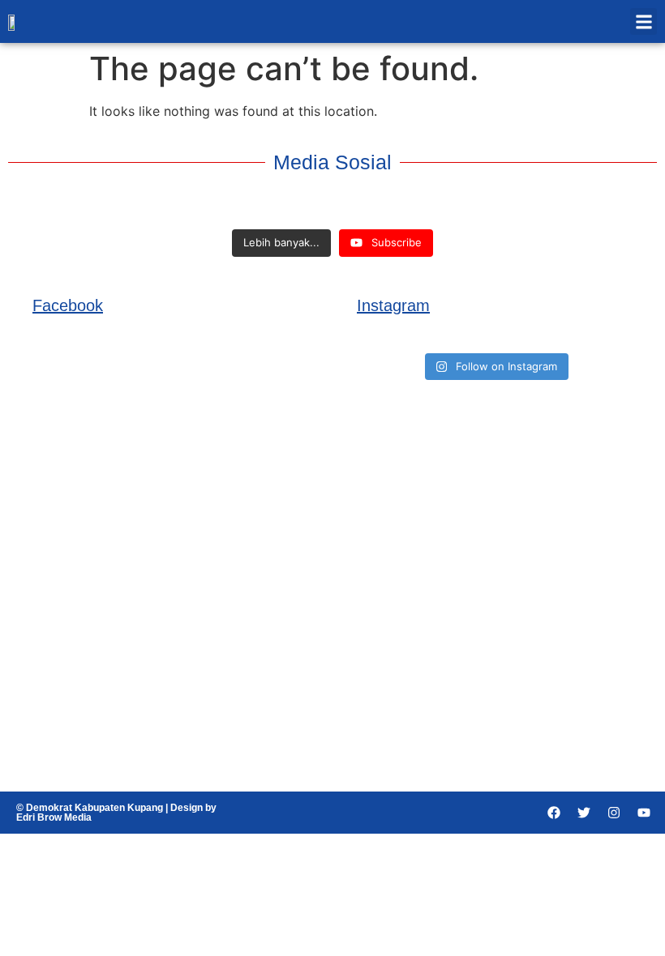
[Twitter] (584, 813)
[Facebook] (554, 813)
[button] (643, 21)
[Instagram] (614, 813)
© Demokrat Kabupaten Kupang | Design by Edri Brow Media (116, 812)
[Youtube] (644, 813)
